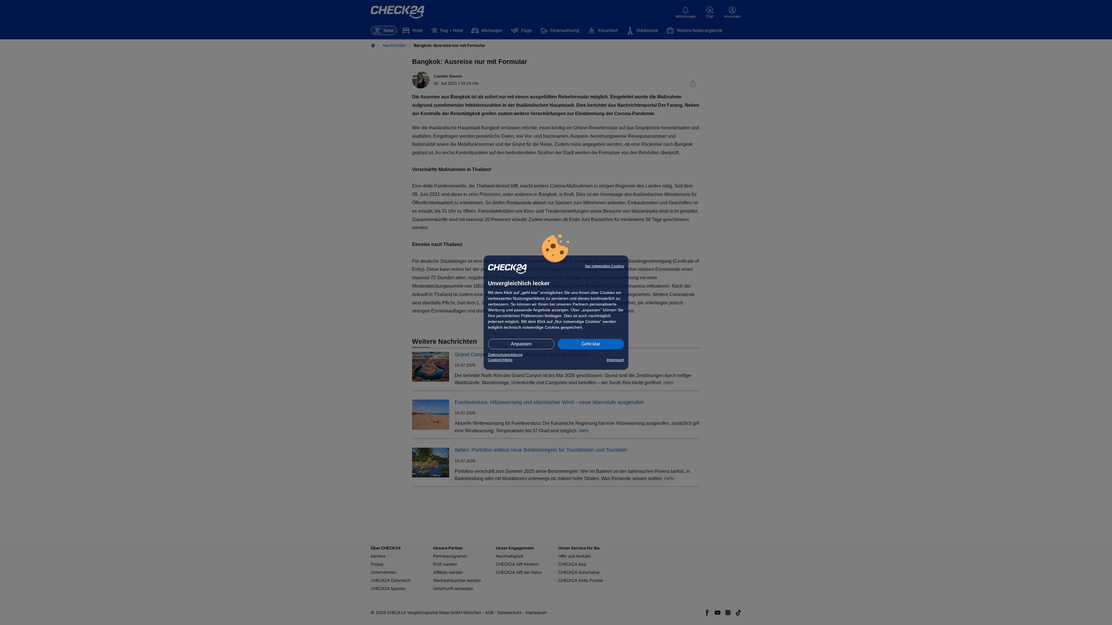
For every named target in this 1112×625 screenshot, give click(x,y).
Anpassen (521, 343)
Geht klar (590, 343)
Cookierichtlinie (500, 360)
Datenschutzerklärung (505, 355)
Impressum (615, 360)
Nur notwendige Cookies (604, 266)
